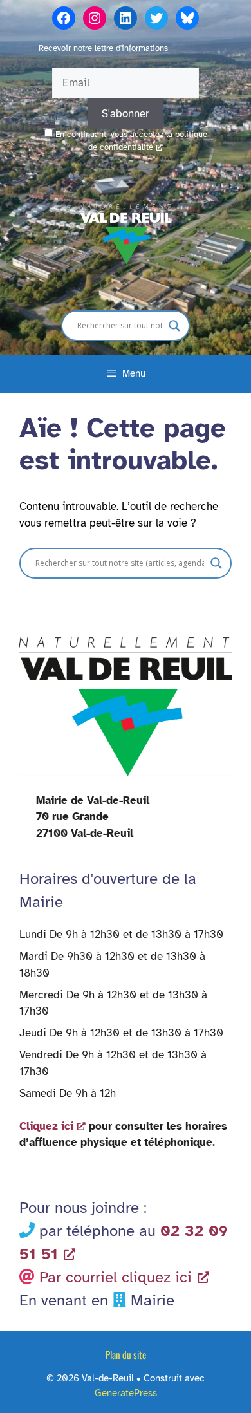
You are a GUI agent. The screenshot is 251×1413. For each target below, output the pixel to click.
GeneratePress (126, 1393)
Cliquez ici (46, 1126)
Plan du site (126, 1354)
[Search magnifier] (174, 326)
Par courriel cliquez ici (115, 1277)
